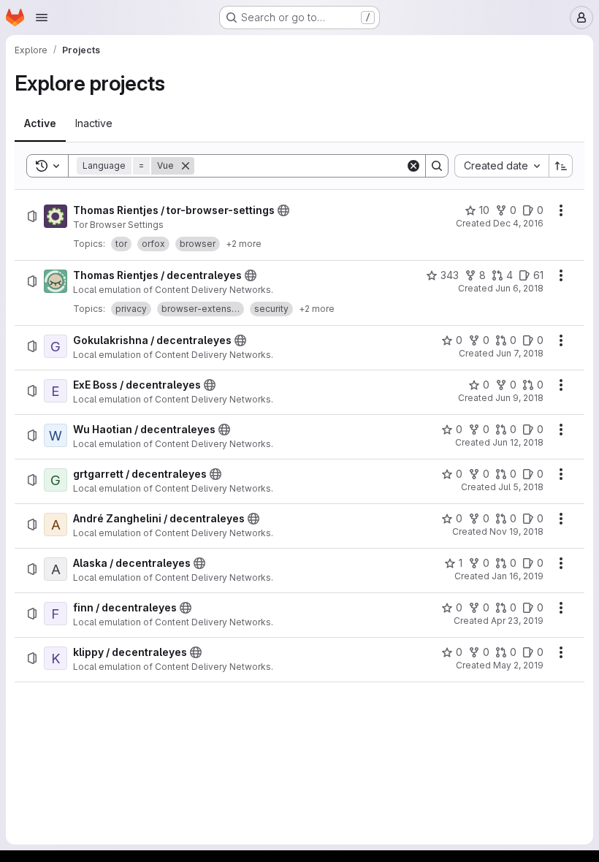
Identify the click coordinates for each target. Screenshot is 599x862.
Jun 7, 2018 (519, 353)
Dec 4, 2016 (518, 223)
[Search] (437, 166)
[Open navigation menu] (41, 17)
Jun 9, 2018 (519, 397)
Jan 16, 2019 (517, 576)
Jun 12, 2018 (517, 442)
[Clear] (413, 166)
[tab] (40, 123)
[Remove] (185, 166)
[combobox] (501, 166)
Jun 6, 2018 (519, 288)
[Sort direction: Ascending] (561, 166)
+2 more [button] (244, 243)
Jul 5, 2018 (520, 486)
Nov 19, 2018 (516, 531)
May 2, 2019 (518, 665)
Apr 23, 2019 (517, 620)
